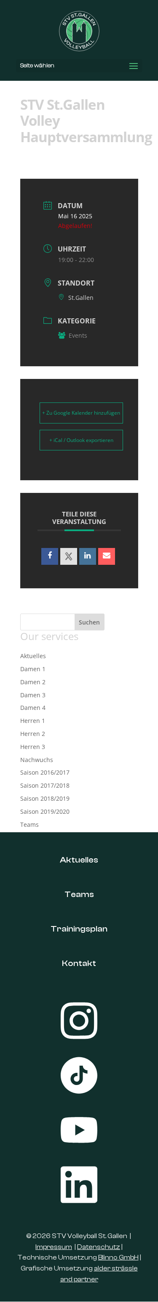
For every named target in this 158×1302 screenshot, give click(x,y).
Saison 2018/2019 (45, 798)
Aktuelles (33, 656)
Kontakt (79, 963)
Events (78, 335)
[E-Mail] (106, 556)
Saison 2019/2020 (45, 811)
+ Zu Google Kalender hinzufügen (81, 412)
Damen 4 (33, 708)
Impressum (53, 1247)
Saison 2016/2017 (45, 772)
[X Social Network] (68, 556)
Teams (29, 824)
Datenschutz (98, 1247)
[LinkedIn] (87, 556)
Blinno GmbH (118, 1257)
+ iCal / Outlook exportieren (81, 440)
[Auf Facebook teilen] (49, 556)
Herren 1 (32, 721)
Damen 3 (33, 695)
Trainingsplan (79, 929)
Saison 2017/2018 (45, 785)
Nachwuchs (36, 760)
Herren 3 (32, 747)
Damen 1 (33, 669)
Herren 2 (32, 734)
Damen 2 (33, 682)
